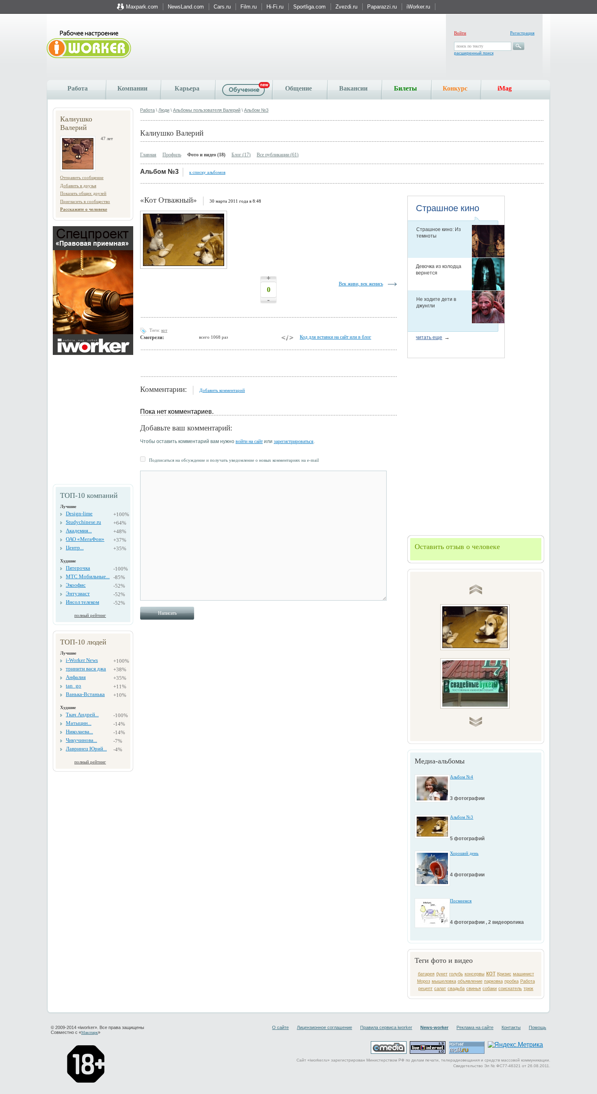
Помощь (537, 1027)
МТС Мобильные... (88, 576)
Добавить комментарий (222, 390)
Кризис (504, 973)
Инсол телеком (82, 602)
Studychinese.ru (83, 522)
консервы (475, 973)
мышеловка (444, 981)
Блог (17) (241, 155)
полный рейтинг (90, 615)
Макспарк (89, 1032)
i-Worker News (82, 660)
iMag (505, 88)
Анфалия (76, 677)
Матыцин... (78, 723)
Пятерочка (78, 568)
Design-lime (79, 513)
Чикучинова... (81, 740)
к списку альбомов (207, 172)
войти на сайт (249, 441)
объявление (470, 981)
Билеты (405, 88)
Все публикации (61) (277, 155)
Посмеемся (461, 900)
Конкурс (455, 88)
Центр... (75, 548)
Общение (298, 88)
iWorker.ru (418, 7)
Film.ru (248, 7)
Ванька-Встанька (85, 694)
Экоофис (76, 585)
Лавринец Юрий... (86, 749)
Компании (132, 88)
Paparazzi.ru (382, 7)
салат (440, 988)
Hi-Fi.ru (274, 7)
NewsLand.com (186, 7)
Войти (460, 32)
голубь (456, 973)
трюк (528, 988)
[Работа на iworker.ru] (89, 44)
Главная (148, 155)
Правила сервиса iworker (386, 1027)
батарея (426, 973)
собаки (489, 988)
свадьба (456, 988)
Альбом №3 (256, 110)
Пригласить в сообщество (85, 201)
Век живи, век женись (361, 284)
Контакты (511, 1027)
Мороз (423, 981)
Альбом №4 (461, 776)
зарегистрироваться (294, 441)
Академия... (79, 531)
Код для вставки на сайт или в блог (335, 337)
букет (442, 973)
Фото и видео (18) (206, 155)
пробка (511, 981)
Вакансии (353, 88)
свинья (473, 988)
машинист (523, 973)
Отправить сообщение (82, 177)
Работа (77, 88)
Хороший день (464, 853)
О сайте (280, 1027)
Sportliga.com (309, 7)
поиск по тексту (469, 46)
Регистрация (522, 32)
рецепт (425, 988)
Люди (163, 110)
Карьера (187, 88)
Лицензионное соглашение (324, 1027)
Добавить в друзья (78, 185)
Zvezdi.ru (346, 7)
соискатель (510, 988)
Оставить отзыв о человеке (457, 547)
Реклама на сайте (474, 1027)
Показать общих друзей (83, 193)
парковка (493, 981)
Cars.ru (222, 7)
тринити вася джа (86, 669)
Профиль (171, 155)
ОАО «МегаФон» (85, 539)
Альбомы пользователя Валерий (206, 110)
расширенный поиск (473, 53)
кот (490, 973)
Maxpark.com (142, 7)
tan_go (73, 686)
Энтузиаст (78, 593)
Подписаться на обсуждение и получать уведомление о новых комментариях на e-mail (234, 460)
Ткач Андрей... (82, 714)
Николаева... (79, 732)
